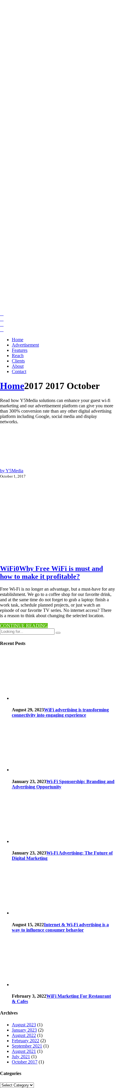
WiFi (8, 568)
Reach (18, 355)
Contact (19, 371)
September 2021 (27, 1045)
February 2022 (25, 1040)
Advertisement (25, 344)
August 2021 (24, 1051)
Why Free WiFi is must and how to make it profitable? (51, 572)
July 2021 (21, 1056)
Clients (18, 360)
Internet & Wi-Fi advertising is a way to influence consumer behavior (60, 927)
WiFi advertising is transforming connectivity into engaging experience (60, 712)
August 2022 (24, 1035)
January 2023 (24, 1030)
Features (19, 350)
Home (17, 339)
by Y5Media (11, 470)
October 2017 (24, 1061)
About (18, 366)
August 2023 (24, 1024)
